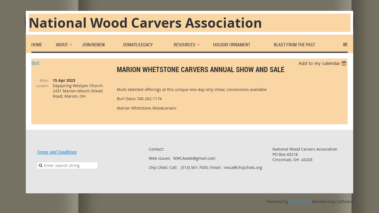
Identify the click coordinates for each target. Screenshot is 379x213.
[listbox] (323, 63)
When (44, 80)
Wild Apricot (300, 201)
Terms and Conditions (57, 152)
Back (35, 62)
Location (42, 85)
